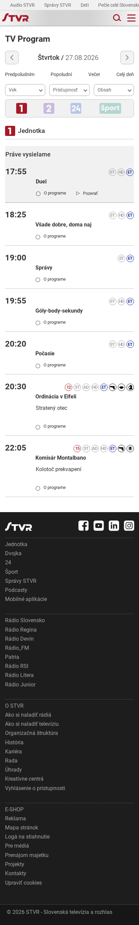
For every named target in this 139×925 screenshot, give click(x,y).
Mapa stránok (21, 827)
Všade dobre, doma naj (63, 224)
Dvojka (13, 553)
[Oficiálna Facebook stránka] (83, 525)
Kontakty (15, 873)
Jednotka (16, 544)
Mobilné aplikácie (26, 599)
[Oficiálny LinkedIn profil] (114, 525)
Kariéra (13, 751)
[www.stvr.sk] (18, 526)
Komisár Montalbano (60, 458)
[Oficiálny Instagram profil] (129, 525)
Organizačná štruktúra (31, 733)
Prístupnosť (65, 90)
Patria (12, 657)
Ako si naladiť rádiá (28, 715)
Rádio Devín (19, 639)
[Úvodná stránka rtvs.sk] (15, 18)
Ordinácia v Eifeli (55, 396)
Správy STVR (58, 5)
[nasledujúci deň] (127, 57)
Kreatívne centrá (24, 779)
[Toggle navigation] (131, 18)
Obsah (104, 90)
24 (8, 562)
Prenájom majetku (27, 855)
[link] (87, 193)
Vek (13, 90)
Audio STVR (23, 5)
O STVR (14, 706)
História (14, 742)
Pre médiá (17, 846)
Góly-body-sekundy (59, 311)
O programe (51, 193)
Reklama (15, 818)
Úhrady (13, 770)
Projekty (14, 864)
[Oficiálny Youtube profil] (99, 525)
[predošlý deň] (12, 57)
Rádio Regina (21, 630)
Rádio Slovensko (25, 620)
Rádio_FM (17, 648)
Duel (41, 181)
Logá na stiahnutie (27, 836)
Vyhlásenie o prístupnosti (35, 788)
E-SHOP (14, 809)
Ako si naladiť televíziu (32, 724)
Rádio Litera (19, 675)
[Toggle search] (116, 18)
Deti (85, 5)
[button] (21, 108)
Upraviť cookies (23, 883)
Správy (43, 267)
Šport (11, 572)
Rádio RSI (16, 666)
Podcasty (16, 590)
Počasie (45, 353)
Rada (11, 760)
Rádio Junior (20, 684)
